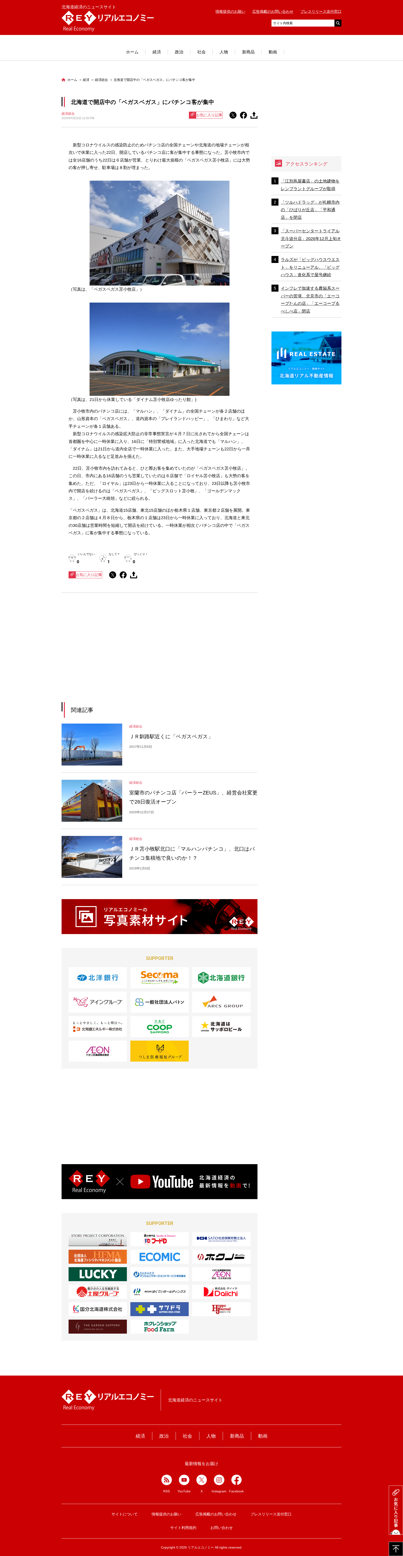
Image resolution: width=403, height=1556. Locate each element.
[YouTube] (184, 1480)
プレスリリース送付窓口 (320, 12)
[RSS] (166, 1480)
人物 (224, 52)
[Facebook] (236, 1480)
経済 (157, 52)
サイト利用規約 (183, 1528)
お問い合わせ (221, 1528)
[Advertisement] (117, 653)
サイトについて (124, 1514)
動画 (273, 52)
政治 (179, 52)
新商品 (248, 52)
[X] (201, 1480)
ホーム (132, 52)
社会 (201, 52)
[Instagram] (219, 1480)
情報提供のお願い (230, 12)
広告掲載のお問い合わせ (272, 12)
